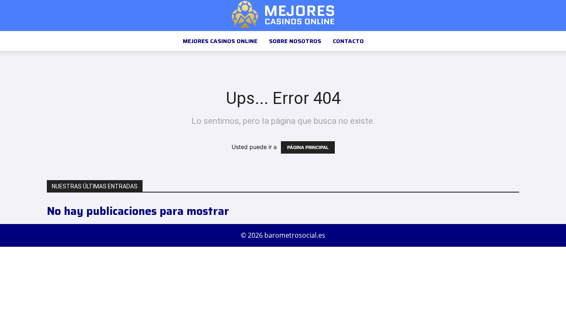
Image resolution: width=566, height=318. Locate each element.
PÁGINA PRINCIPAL (308, 147)
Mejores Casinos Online (220, 41)
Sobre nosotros (295, 41)
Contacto (348, 41)
